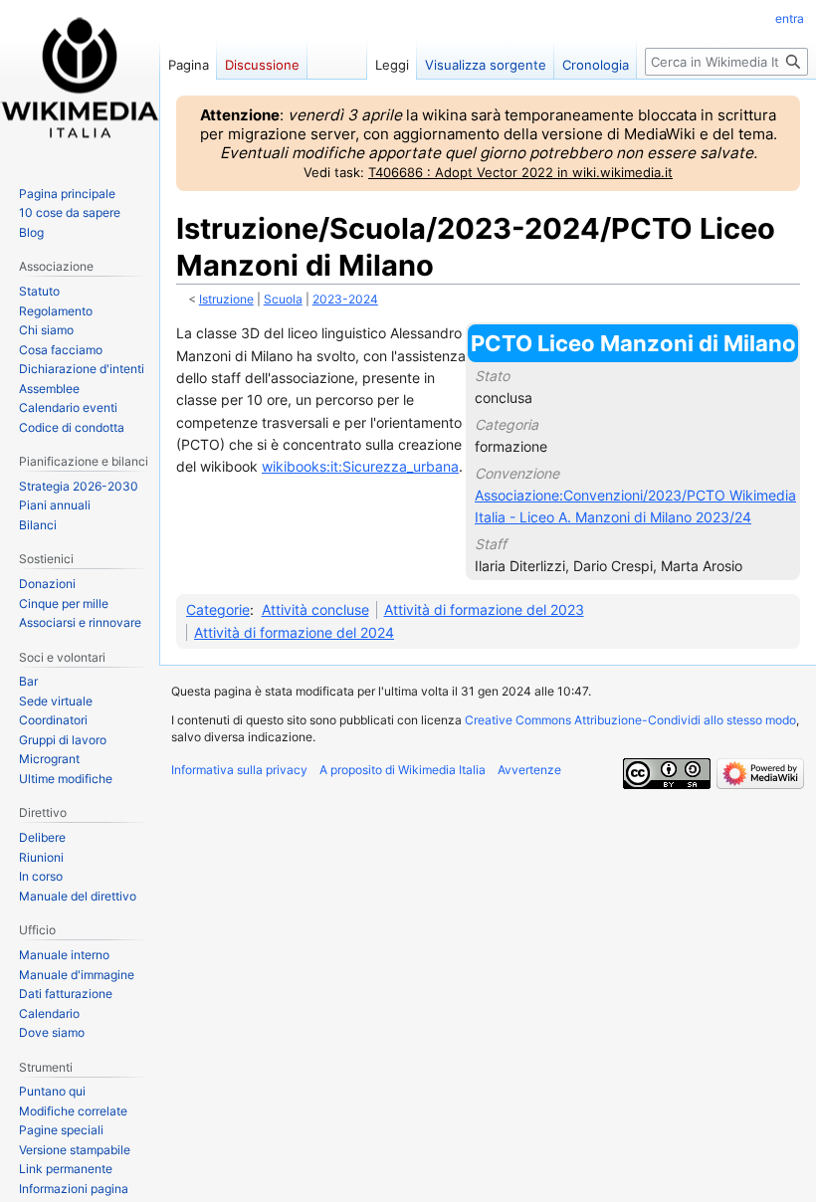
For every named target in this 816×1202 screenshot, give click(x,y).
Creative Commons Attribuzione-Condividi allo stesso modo (630, 719)
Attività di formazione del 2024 (294, 632)
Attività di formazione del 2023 (484, 609)
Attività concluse (315, 609)
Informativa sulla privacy (239, 769)
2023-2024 (345, 299)
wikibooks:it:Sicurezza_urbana (360, 466)
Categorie (218, 609)
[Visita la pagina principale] (79, 79)
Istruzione (226, 299)
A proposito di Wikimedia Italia (402, 769)
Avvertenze (529, 769)
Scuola (283, 299)
